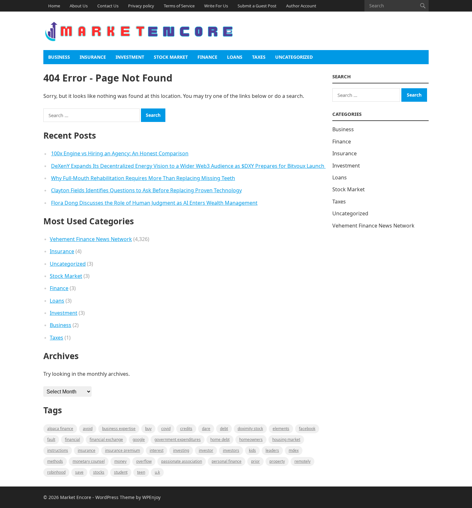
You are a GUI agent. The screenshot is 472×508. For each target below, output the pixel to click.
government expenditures (177, 439)
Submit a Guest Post (257, 6)
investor (206, 450)
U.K (157, 472)
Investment (130, 57)
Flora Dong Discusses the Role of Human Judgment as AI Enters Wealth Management (154, 202)
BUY (148, 428)
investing (181, 450)
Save (79, 472)
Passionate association (181, 461)
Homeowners (251, 439)
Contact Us (107, 6)
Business (59, 57)
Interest (156, 450)
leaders (272, 450)
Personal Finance (226, 461)
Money (120, 461)
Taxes (259, 57)
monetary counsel (89, 461)
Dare (206, 428)
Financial (72, 439)
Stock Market (171, 57)
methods (55, 461)
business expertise (118, 428)
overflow (144, 461)
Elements (281, 428)
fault (51, 439)
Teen (141, 472)
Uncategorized (294, 57)
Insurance (93, 57)
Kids (252, 450)
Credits (186, 428)
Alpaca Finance (60, 428)
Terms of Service (179, 6)
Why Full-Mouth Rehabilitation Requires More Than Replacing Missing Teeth (143, 178)
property (277, 461)
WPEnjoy (151, 497)
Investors (231, 450)
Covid (165, 428)
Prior (255, 461)
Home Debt (220, 439)
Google (139, 439)
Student (120, 472)
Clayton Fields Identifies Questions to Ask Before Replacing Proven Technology (146, 190)
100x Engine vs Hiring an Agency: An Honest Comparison (119, 153)
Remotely (302, 461)
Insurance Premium (122, 450)
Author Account (301, 6)
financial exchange (106, 439)
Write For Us (216, 6)
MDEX (294, 450)
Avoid (87, 428)
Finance (207, 57)
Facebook (307, 428)
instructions (57, 450)
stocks (98, 472)
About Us (79, 6)
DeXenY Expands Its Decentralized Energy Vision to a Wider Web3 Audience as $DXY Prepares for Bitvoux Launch (188, 165)
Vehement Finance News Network (91, 239)
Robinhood (56, 472)
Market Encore (75, 497)
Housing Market (286, 439)
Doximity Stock (250, 428)
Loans (234, 57)
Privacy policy (141, 6)
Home (54, 6)
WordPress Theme (115, 497)
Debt (224, 428)
